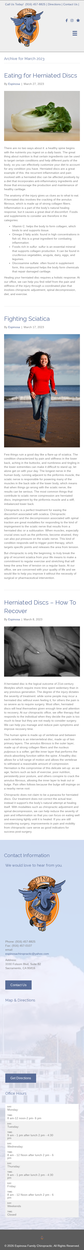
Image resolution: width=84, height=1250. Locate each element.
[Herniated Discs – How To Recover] (42, 651)
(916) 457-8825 (35, 4)
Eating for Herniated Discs (40, 75)
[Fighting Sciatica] (42, 390)
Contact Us (70, 4)
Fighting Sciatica (27, 318)
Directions (54, 4)
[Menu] (75, 33)
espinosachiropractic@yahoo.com (27, 953)
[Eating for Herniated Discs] (42, 115)
